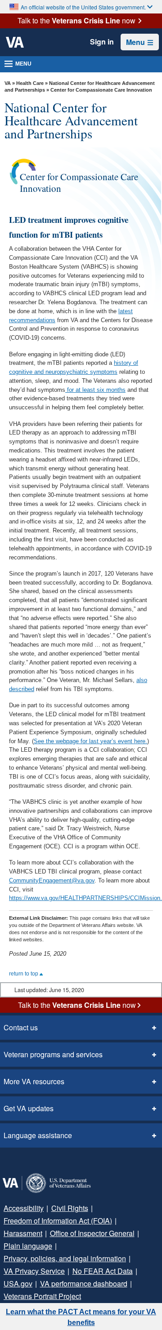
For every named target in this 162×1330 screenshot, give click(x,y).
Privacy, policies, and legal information (65, 1258)
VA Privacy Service (34, 1271)
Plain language (28, 1246)
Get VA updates (29, 1108)
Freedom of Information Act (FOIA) (58, 1220)
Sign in (102, 41)
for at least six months (95, 389)
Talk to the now (76, 21)
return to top (24, 974)
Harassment (23, 1233)
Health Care (30, 83)
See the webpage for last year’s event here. (90, 741)
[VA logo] (15, 42)
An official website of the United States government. (83, 7)
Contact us (21, 1027)
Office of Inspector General (92, 1233)
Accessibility (24, 1208)
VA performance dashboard (83, 1283)
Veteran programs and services (53, 1054)
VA (7, 83)
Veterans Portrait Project (42, 1296)
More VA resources (34, 1081)
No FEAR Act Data (102, 1271)
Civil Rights (69, 1208)
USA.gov (18, 1283)
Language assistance (38, 1135)
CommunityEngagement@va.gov (51, 880)
